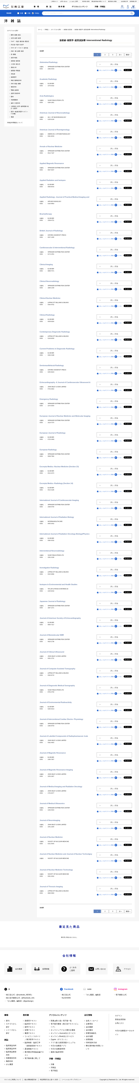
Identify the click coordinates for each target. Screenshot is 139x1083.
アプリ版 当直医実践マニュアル (63, 1042)
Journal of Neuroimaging (50, 820)
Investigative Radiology (49, 568)
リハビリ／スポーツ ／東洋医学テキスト (32, 1037)
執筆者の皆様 (85, 1)
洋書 (28, 13)
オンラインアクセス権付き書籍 (63, 1030)
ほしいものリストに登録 (106, 70)
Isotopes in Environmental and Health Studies (58, 584)
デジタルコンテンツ (80, 6)
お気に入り (119, 1023)
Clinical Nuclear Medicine (50, 298)
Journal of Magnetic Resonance (53, 753)
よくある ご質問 (73, 968)
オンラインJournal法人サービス (63, 1033)
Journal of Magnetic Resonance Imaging (56, 770)
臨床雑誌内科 (11, 1045)
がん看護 (9, 1064)
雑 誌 (48, 6)
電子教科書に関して (32, 1058)
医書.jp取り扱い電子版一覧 (61, 1021)
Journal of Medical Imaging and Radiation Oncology (61, 786)
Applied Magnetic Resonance (52, 163)
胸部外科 (9, 1061)
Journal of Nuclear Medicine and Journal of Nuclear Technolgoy (66, 854)
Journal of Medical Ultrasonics (52, 803)
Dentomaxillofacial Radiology (52, 365)
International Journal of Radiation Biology (57, 517)
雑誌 (6, 1040)
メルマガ (122, 7)
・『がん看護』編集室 (92, 995)
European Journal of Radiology (52, 433)
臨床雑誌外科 (11, 1049)
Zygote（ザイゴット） (59, 1039)
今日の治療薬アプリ (58, 1046)
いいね (119, 70)
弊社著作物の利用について (99, 1)
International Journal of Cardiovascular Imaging (59, 500)
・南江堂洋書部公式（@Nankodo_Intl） (20, 998)
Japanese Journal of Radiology (52, 601)
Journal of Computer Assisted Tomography (57, 669)
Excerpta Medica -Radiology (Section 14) (56, 483)
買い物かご (133, 7)
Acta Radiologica (47, 96)
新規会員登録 (120, 1019)
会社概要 (18, 969)
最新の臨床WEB (57, 1052)
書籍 (6, 1015)
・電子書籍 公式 (120, 995)
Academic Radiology (48, 79)
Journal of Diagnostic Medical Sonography (57, 685)
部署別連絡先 (91, 1033)
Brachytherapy (46, 214)
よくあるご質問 (74, 1)
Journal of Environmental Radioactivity (56, 702)
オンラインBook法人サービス (62, 1036)
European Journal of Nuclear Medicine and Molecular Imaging (65, 416)
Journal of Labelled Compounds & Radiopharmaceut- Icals (64, 736)
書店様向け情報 (112, 1)
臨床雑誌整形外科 (11, 1053)
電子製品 (54, 1071)
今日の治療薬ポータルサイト (124, 1032)
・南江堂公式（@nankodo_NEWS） (18, 995)
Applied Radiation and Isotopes (53, 180)
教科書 (26, 1015)
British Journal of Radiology (51, 231)
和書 (21, 13)
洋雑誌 (37, 13)
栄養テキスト (30, 1030)
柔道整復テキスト (32, 1049)
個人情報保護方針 (30, 1079)
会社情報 (123, 1)
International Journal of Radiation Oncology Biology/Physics (64, 534)
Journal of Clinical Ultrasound (52, 652)
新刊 (7, 1021)
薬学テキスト (30, 1027)
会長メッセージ (92, 1021)
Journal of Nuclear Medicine (51, 837)
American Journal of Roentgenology (55, 130)
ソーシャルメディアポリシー (71, 1079)
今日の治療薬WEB (58, 1049)
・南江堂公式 (65, 995)
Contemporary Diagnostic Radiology (55, 332)
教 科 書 (61, 6)
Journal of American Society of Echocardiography (60, 618)
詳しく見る (114, 64)
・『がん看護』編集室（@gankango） (19, 1001)
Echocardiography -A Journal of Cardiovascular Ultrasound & (65, 382)
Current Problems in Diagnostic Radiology (57, 349)
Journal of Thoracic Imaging (51, 887)
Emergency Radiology (49, 399)
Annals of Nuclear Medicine (51, 146)
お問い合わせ (63, 1)
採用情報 (132, 1)
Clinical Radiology (47, 315)
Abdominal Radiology (49, 62)
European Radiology (48, 450)
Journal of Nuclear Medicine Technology (56, 870)
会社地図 (89, 1036)
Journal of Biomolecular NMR (52, 635)
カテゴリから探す (11, 1025)
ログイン (118, 1016)
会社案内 (89, 1030)
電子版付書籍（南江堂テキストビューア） (65, 1025)
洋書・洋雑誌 (100, 6)
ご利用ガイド (54, 1)
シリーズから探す (11, 1031)
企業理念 (89, 1024)
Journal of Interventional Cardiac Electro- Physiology (61, 719)
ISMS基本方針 (91, 1042)
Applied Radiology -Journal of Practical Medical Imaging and (64, 197)
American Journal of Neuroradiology (55, 113)
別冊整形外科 (11, 1058)
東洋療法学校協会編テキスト (34, 1053)
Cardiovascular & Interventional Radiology (57, 248)
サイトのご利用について (12, 1079)
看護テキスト (30, 1033)
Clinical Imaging (46, 264)
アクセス (127, 969)
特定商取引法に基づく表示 (49, 1079)
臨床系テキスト (31, 1024)
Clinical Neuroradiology (49, 281)
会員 (128, 7)
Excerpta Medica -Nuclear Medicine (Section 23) (59, 467)
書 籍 (36, 6)
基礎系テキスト (31, 1021)
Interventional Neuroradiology (52, 551)
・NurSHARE (65, 998)
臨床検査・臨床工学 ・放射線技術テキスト (33, 1044)
